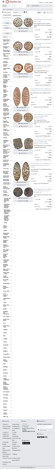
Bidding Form (7, 428)
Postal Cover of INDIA (6, 47)
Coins (45, 19)
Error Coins (6, 291)
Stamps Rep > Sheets (6, 273)
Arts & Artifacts (5, 413)
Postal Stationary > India (6, 287)
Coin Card (5, 168)
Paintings (5, 366)
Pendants (5, 401)
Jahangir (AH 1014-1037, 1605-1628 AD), (7, 200)
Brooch (5, 404)
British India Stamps (6, 237)
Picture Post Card (6, 305)
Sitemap (15, 454)
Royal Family (6, 357)
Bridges (5, 308)
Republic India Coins (6, 122)
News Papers (6, 391)
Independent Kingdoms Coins (6, 100)
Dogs (4, 363)
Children (5, 329)
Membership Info (7, 438)
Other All (5, 416)
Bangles (5, 407)
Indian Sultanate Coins (5, 91)
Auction (7, 28)
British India (6, 283)
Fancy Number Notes (5, 226)
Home (14, 434)
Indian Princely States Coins (6, 105)
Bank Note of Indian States (6, 40)
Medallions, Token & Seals (6, 141)
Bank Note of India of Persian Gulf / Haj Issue (6, 151)
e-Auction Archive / (9, 9)
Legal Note (15, 436)
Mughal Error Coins (6, 195)
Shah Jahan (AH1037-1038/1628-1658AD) (7, 206)
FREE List (6, 434)
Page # (39, 12)
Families (5, 338)
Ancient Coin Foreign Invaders (6, 76)
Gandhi (5, 230)
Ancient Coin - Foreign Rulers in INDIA (6, 81)
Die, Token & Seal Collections (6, 55)
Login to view (39, 39)
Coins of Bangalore (5, 62)
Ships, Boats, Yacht (6, 326)
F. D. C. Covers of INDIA (5, 295)
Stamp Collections (6, 277)
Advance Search (35, 5)
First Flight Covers (6, 44)
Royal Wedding (5, 360)
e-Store (14, 432)
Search (7, 23)
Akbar (5, 222)
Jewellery (5, 72)
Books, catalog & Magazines (5, 388)
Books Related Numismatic (6, 383)
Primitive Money (5, 65)
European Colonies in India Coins (6, 109)
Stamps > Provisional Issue (6, 246)
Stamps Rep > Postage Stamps (6, 261)
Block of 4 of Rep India (6, 270)
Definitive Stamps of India (5, 265)
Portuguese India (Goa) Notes (6, 164)
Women (5, 332)
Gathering (5, 345)
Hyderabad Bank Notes (6, 176)
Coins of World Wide (6, 130)
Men (4, 335)
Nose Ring (5, 394)
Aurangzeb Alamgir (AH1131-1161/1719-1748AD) (6, 218)
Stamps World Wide (6, 379)
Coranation (6, 354)
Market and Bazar (6, 320)
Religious (5, 351)
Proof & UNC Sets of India (6, 126)
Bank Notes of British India (6, 156)
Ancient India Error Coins (6, 183)
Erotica (5, 376)
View (4, 323)
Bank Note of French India (6, 51)
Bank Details (16, 424)
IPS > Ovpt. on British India (6, 250)
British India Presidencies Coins (6, 114)
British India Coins (6, 118)
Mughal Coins (48, 88)
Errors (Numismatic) (38, 19)
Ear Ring (5, 397)
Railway (5, 369)
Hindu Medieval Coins (5, 86)
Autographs (6, 58)
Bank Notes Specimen (6, 161)
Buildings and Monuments (6, 312)
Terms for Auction (8, 458)
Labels (4, 302)
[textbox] (29, 429)
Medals (5, 137)
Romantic (5, 372)
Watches (5, 410)
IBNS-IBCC (6, 436)
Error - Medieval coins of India (6, 187)
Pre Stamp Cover (5, 280)
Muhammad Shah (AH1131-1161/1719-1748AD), (7, 211)
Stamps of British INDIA (5, 241)
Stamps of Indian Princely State (5, 256)
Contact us (6, 432)
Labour (5, 348)
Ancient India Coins (6, 69)
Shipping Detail (16, 450)
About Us (6, 424)
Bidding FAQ (16, 426)
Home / (4, 9)
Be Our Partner (7, 426)
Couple (5, 341)
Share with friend (24, 28)
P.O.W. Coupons (5, 191)
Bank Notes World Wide (6, 180)
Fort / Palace (6, 316)
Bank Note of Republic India (6, 146)
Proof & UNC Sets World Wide (6, 134)
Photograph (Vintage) (6, 234)
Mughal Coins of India (5, 95)
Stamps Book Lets (6, 299)
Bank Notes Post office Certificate (6, 172)
